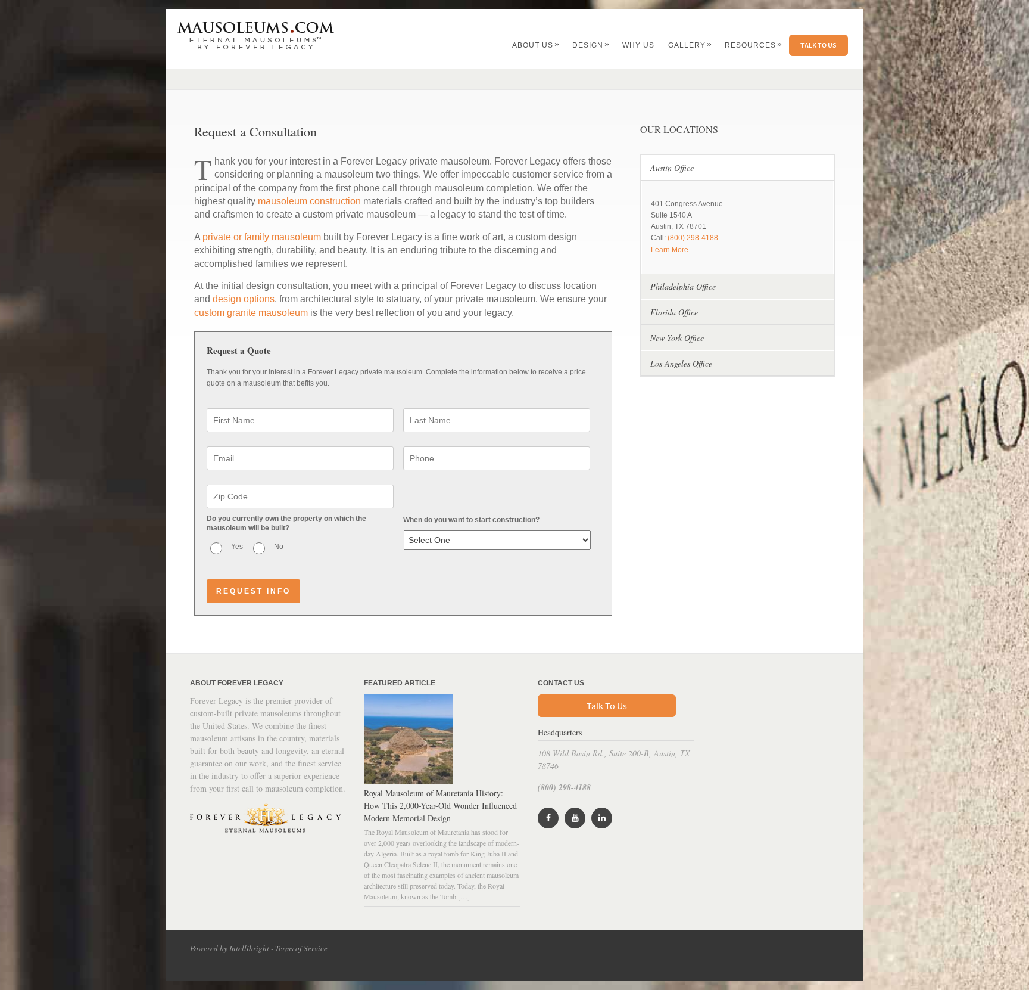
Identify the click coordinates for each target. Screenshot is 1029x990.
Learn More (669, 250)
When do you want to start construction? (471, 520)
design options (244, 299)
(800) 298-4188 (693, 238)
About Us (536, 45)
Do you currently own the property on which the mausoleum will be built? (286, 523)
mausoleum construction (309, 201)
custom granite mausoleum (251, 313)
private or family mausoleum (261, 237)
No (278, 546)
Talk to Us (818, 45)
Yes (237, 546)
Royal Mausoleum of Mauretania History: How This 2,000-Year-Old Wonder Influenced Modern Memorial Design (440, 805)
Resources (753, 45)
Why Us (638, 45)
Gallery (690, 45)
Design (591, 45)
